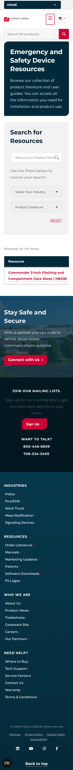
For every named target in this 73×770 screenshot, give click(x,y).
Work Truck (14, 508)
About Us (12, 603)
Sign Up (32, 424)
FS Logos (12, 581)
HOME (12, 5)
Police (10, 494)
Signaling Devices (19, 523)
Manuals (12, 552)
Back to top (36, 763)
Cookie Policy (56, 734)
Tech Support (16, 669)
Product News (17, 610)
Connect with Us (24, 360)
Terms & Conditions (21, 697)
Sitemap (15, 734)
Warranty (12, 690)
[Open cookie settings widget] (7, 763)
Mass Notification (19, 515)
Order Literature (18, 545)
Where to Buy (16, 661)
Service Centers (18, 676)
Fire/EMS (12, 501)
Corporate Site (17, 625)
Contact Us (14, 683)
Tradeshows (15, 617)
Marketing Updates (21, 559)
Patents (11, 566)
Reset (56, 220)
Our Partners (16, 639)
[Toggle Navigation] (50, 18)
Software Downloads (22, 574)
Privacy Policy (34, 734)
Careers (11, 632)
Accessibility (38, 739)
